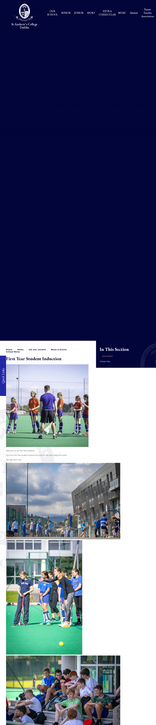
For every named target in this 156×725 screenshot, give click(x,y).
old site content (37, 350)
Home (9, 350)
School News (13, 352)
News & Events (59, 350)
